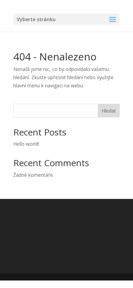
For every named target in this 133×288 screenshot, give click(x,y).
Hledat (109, 110)
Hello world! (26, 144)
